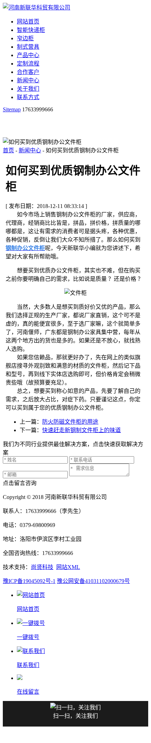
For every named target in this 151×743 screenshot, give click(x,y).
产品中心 (28, 55)
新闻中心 (28, 80)
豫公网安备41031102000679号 (93, 581)
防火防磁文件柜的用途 (70, 422)
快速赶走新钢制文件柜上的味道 (81, 430)
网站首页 (28, 22)
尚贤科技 (42, 567)
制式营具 (28, 47)
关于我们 (28, 89)
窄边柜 (25, 38)
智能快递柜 (31, 30)
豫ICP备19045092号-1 (29, 581)
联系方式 (28, 97)
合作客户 (28, 72)
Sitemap (12, 109)
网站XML (68, 567)
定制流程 (28, 64)
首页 (8, 150)
